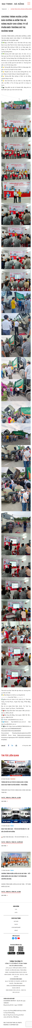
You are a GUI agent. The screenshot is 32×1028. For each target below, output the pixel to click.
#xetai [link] (14, 735)
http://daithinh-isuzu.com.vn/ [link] (18, 722)
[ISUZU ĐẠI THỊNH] (13, 4)
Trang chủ (4, 9)
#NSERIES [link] (28, 737)
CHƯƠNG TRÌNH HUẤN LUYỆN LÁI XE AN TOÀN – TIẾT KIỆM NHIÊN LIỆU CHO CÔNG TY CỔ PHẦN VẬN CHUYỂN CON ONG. (15, 876)
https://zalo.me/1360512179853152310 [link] (19, 726)
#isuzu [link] (10, 735)
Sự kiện (19, 797)
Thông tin (8, 797)
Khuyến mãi (20, 842)
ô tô (16, 909)
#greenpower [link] (11, 737)
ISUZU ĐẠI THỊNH (16, 918)
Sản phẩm (16, 906)
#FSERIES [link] (4, 739)
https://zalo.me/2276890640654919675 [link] (11, 728)
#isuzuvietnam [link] (5, 733)
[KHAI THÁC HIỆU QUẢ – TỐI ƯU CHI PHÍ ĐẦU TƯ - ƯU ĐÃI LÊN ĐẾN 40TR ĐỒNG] (16, 815)
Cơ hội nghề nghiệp (16, 927)
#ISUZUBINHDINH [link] (16, 730)
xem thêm (3, 801)
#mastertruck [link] (4, 737)
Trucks (12, 825)
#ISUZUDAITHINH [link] (6, 730)
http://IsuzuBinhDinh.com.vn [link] (8, 724)
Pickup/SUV (12, 779)
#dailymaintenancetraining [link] (24, 735)
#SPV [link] (16, 737)
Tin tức (3, 797)
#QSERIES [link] (22, 737)
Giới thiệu (16, 921)
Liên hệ (16, 930)
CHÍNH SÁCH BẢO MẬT (9, 998)
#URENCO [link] (4, 735)
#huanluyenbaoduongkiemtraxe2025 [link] (21, 733)
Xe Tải (16, 912)
